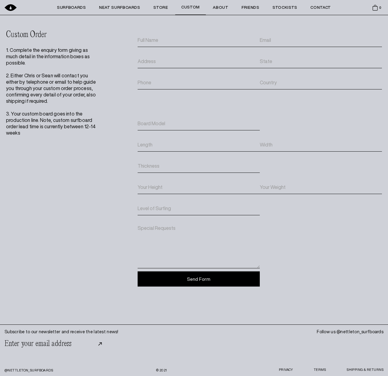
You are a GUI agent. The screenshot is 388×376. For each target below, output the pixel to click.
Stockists (285, 7)
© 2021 (161, 370)
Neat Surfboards (119, 7)
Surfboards (71, 7)
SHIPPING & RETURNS (365, 369)
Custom (190, 7)
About (220, 7)
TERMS (320, 369)
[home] (25, 7)
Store (160, 7)
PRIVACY (286, 369)
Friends (250, 7)
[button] (377, 7)
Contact (320, 7)
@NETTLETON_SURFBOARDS (29, 370)
